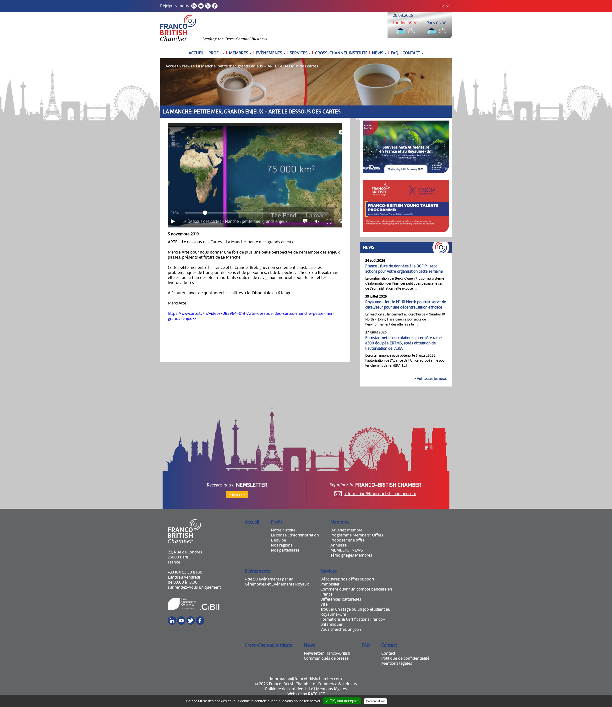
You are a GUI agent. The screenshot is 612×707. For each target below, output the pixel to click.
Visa (324, 604)
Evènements (269, 52)
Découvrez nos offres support (347, 579)
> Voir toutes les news (431, 378)
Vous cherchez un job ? (340, 629)
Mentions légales (396, 663)
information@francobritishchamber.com (380, 493)
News (377, 52)
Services (298, 52)
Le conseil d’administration (295, 535)
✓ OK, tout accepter (342, 701)
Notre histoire (283, 530)
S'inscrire (237, 494)
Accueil (196, 52)
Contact (411, 52)
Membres (238, 52)
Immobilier (329, 584)
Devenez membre (346, 530)
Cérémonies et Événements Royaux (277, 584)
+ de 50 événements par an (269, 579)
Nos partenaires (285, 550)
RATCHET (316, 693)
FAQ (394, 52)
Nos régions (281, 545)
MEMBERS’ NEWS (346, 550)
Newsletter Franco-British (327, 653)
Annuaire (338, 545)
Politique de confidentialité (405, 658)
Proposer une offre (347, 540)
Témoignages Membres (351, 555)
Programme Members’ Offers (356, 535)
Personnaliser (375, 701)
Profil (214, 52)
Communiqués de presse (326, 658)
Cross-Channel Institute (341, 52)
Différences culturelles (340, 599)
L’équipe (278, 540)
